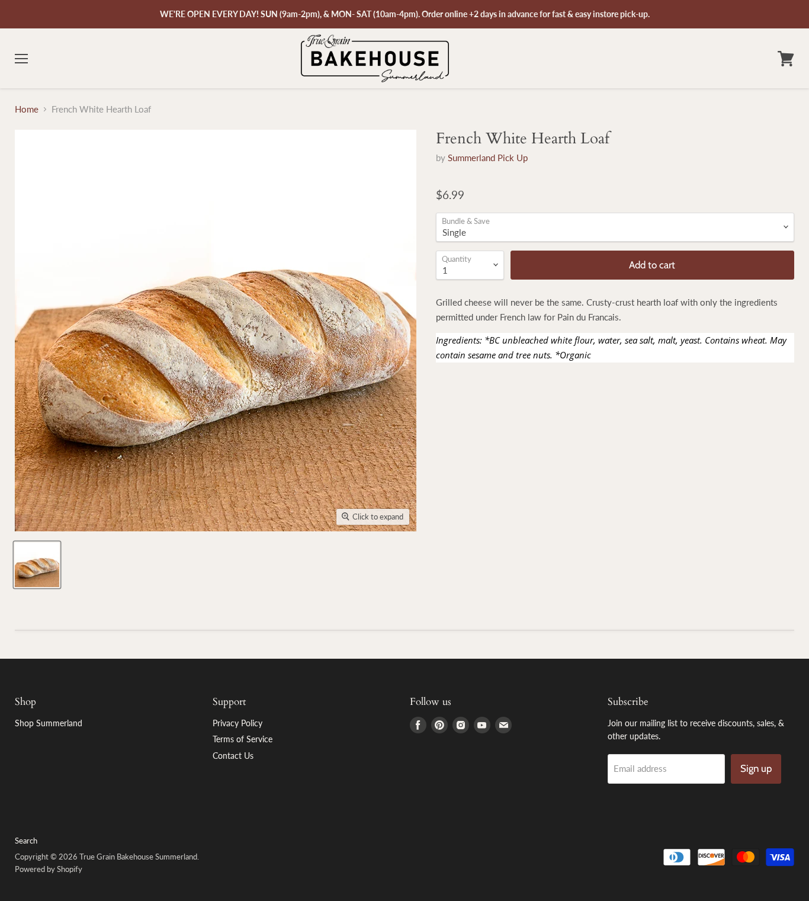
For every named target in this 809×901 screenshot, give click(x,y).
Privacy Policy (237, 723)
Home (26, 109)
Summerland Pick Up (488, 157)
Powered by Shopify (48, 869)
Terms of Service (242, 739)
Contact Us (233, 756)
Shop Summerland (48, 723)
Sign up (756, 768)
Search (26, 840)
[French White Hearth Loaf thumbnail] (37, 564)
